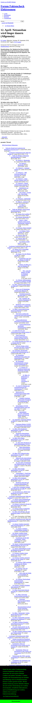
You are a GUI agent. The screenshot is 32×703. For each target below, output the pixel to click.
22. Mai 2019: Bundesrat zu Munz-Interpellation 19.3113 (22, 443)
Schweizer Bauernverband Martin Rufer (24, 600)
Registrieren (7, 15)
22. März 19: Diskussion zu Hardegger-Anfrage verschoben (25, 378)
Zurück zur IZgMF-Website (8, 2)
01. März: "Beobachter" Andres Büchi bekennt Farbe (20, 613)
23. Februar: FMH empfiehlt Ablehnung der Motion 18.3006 (22, 564)
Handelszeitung (5, 46)
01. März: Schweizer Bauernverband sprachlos (21, 595)
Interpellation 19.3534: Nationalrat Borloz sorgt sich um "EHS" (22, 407)
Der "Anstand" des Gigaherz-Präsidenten (24, 299)
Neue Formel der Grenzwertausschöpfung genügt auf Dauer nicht (20, 337)
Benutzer (6, 16)
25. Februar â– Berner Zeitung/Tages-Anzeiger (21, 184)
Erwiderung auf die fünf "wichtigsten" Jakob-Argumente (21, 539)
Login (5, 13)
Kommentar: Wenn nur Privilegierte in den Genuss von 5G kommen (20, 645)
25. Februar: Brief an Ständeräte (21, 508)
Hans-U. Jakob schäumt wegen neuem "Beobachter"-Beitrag (24, 221)
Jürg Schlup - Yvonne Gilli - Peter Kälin (24, 193)
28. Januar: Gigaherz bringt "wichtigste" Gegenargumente (19, 533)
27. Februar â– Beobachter (23, 198)
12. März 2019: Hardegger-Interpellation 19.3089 (19, 429)
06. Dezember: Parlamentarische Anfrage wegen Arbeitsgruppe (21, 363)
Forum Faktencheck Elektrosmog (12, 8)
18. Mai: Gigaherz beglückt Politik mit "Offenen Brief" (21, 632)
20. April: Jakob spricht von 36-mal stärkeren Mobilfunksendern (20, 627)
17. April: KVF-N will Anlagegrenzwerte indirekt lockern (20, 331)
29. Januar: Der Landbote (23, 214)
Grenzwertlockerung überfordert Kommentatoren (21, 320)
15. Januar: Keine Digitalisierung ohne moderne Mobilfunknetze (20, 500)
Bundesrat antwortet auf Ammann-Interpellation (21, 483)
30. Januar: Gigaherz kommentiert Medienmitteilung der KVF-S (21, 544)
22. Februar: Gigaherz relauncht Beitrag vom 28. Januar (20, 558)
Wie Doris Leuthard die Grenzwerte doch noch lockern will (22, 315)
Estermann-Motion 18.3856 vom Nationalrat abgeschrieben (22, 425)
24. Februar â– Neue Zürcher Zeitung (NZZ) (20, 179)
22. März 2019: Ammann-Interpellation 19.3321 (18, 478)
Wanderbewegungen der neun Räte (24, 294)
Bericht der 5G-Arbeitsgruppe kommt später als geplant (22, 393)
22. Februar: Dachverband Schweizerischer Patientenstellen (22, 581)
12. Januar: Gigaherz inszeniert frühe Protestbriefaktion (20, 524)
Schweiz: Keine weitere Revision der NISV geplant (21, 346)
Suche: (2, 21)
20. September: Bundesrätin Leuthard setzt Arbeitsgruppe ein (19, 351)
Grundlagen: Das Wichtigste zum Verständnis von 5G (20, 661)
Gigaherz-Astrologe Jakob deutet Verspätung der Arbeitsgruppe (24, 399)
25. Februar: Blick (21, 238)
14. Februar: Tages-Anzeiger (23, 228)
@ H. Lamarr (17, 42)
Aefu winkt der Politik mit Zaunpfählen (24, 573)
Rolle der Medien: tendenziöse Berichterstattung (20, 156)
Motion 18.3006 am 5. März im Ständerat (24, 265)
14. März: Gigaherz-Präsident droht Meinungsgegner (19, 622)
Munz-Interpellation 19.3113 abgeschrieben (24, 448)
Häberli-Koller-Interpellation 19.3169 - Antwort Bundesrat (22, 458)
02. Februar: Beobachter (22, 217)
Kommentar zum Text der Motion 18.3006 (24, 259)
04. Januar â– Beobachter (23, 160)
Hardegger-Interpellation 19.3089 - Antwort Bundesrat (22, 434)
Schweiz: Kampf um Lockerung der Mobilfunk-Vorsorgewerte (14, 148)
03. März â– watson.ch (22, 201)
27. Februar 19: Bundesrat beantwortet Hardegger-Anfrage (24, 369)
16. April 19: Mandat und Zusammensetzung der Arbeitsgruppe (22, 387)
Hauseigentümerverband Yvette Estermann (24, 607)
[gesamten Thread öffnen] (9, 151)
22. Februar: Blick (21, 235)
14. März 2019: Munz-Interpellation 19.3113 (18, 438)
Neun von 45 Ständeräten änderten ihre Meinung (22, 289)
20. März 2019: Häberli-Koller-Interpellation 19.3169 (20, 454)
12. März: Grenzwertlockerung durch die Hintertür (20, 309)
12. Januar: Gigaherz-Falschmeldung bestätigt (20, 529)
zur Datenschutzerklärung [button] (11, 696)
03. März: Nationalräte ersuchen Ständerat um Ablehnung (20, 618)
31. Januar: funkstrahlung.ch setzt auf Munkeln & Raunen (20, 549)
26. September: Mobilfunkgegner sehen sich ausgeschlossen (22, 356)
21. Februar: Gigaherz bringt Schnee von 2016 (19, 553)
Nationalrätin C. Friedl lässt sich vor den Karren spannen (22, 474)
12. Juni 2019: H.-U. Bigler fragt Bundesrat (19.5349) (20, 492)
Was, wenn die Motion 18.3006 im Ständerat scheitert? (26, 273)
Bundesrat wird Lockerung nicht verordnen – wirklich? (22, 305)
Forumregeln (7, 18)
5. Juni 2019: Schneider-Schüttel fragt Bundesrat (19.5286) (20, 487)
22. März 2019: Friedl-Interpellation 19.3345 (18, 469)
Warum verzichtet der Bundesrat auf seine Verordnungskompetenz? (20, 639)
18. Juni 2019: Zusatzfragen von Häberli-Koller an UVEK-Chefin (22, 464)
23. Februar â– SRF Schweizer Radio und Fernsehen (20, 174)
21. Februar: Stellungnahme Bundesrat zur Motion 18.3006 (22, 280)
